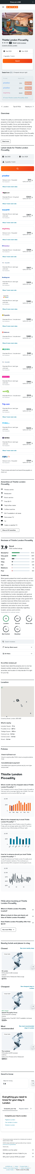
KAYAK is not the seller (10, 1150)
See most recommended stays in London (26, 1027)
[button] (33, 2)
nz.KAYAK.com (8, 1166)
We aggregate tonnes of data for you (15, 1153)
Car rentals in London (11, 1122)
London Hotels (10, 1169)
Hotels (16, 1166)
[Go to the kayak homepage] (12, 7)
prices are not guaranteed (9, 1144)
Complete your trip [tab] (10, 1108)
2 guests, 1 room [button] (9, 56)
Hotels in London (10, 1125)
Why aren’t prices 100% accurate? (14, 1157)
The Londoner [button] (6, 1051)
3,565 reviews (21, 43)
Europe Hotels (24, 1166)
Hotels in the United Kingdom (10, 1168)
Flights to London (10, 1120)
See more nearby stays (27, 948)
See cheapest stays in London (27, 987)
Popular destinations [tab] (25, 1108)
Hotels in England (25, 1168)
